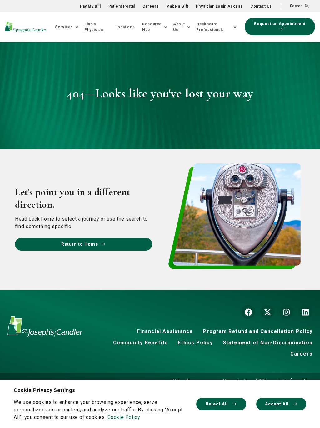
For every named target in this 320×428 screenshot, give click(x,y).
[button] (294, 6)
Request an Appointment (280, 24)
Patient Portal (121, 6)
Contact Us (261, 6)
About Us (179, 27)
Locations (125, 27)
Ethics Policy (195, 343)
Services (64, 27)
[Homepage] (45, 331)
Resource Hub (152, 27)
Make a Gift (177, 6)
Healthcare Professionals (210, 27)
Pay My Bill (90, 6)
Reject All (217, 403)
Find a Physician (93, 27)
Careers (150, 6)
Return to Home (79, 244)
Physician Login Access (219, 6)
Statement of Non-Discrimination (267, 343)
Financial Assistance (165, 331)
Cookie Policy (124, 417)
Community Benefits (140, 343)
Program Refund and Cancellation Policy (257, 331)
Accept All (277, 403)
